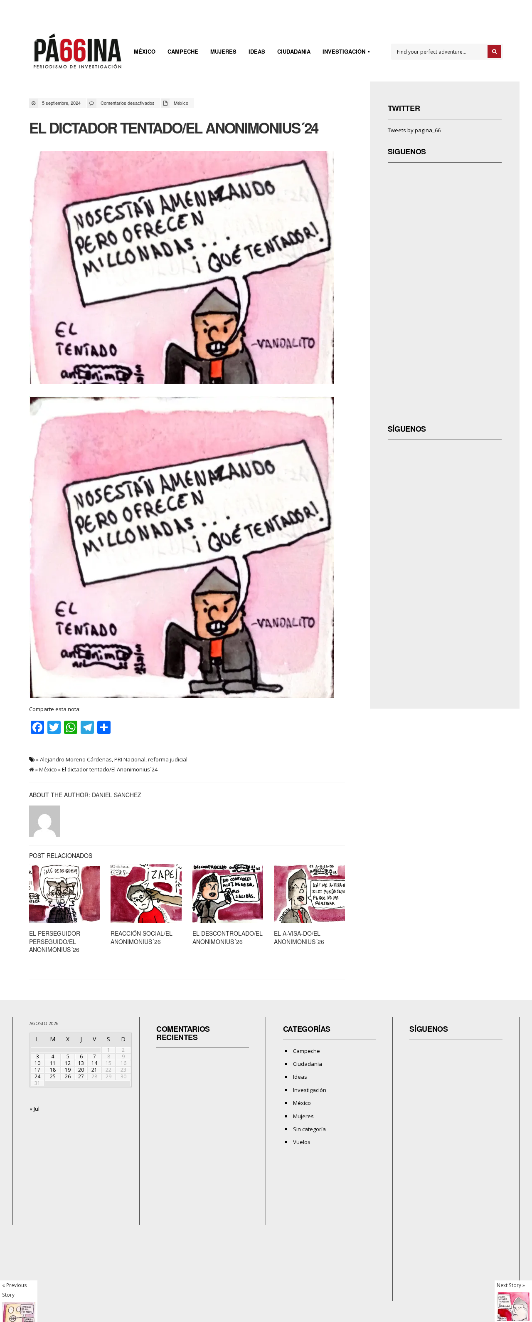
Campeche (182, 51)
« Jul (34, 1108)
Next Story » (511, 1285)
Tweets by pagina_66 (414, 130)
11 (53, 1063)
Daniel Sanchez (116, 795)
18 (53, 1069)
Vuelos (301, 1142)
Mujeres (223, 51)
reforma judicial (167, 759)
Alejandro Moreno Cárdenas (76, 759)
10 (37, 1063)
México (144, 51)
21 (94, 1069)
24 (37, 1076)
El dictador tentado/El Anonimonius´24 (173, 127)
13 (81, 1063)
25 (53, 1076)
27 (81, 1076)
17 (37, 1069)
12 (68, 1063)
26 (68, 1076)
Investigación (341, 52)
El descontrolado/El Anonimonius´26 (227, 937)
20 (81, 1069)
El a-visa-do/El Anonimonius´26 (299, 937)
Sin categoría (309, 1129)
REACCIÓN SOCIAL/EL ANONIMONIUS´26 (141, 937)
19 (68, 1069)
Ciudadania (293, 51)
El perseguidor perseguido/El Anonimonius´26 (54, 941)
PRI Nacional (129, 759)
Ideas (257, 51)
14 (94, 1063)
